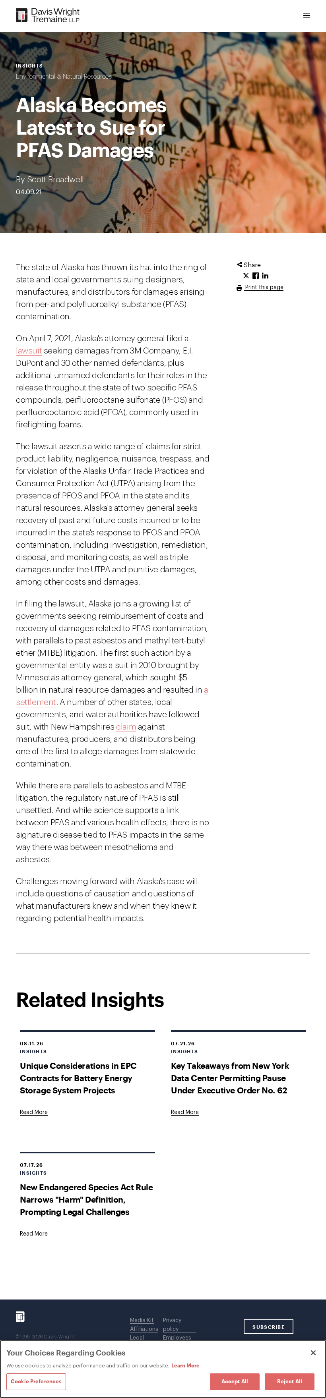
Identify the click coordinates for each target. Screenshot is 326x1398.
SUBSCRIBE (268, 1327)
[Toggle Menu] (306, 16)
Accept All (234, 1381)
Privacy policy (172, 1325)
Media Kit (142, 1320)
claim (126, 727)
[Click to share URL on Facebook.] (255, 276)
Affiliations (144, 1329)
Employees (177, 1338)
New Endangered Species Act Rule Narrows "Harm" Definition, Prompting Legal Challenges (86, 1199)
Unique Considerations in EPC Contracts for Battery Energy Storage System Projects (78, 1077)
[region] (163, 1369)
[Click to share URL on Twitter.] (246, 276)
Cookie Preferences (36, 1381)
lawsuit (29, 351)
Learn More (185, 1365)
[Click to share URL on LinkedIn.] (265, 276)
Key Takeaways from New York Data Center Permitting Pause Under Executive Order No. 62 (230, 1077)
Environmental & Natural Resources (63, 76)
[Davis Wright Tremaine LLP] (48, 15)
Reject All (289, 1381)
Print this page (263, 287)
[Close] (313, 1352)
